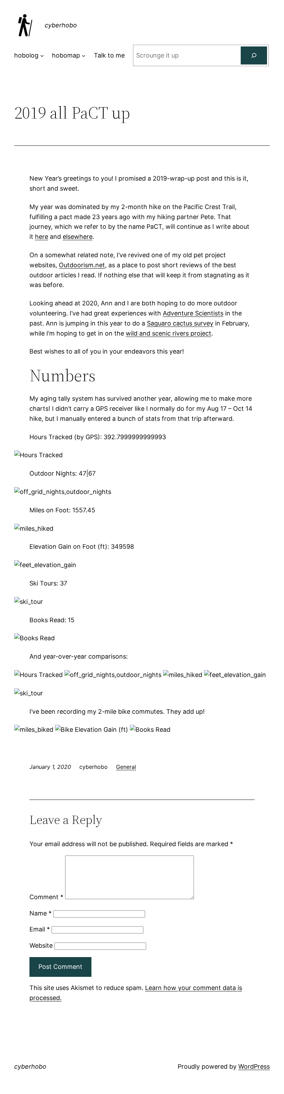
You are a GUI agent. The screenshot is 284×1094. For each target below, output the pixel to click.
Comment (46, 897)
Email (39, 929)
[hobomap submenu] (84, 56)
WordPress (254, 1066)
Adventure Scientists (193, 313)
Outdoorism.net (82, 265)
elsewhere (77, 236)
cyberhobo (61, 25)
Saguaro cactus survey (180, 323)
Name (40, 913)
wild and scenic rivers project (168, 333)
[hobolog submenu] (42, 56)
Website (41, 945)
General (126, 766)
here (41, 236)
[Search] (254, 55)
